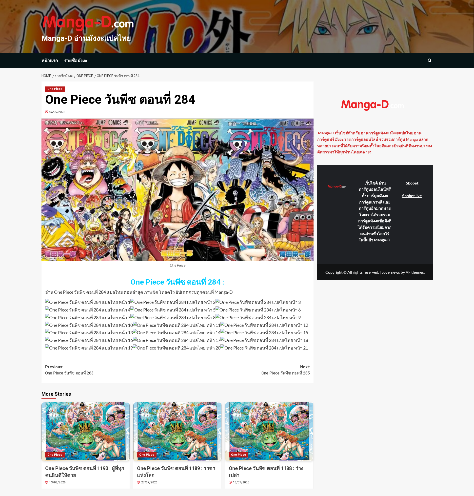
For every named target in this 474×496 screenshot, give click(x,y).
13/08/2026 (57, 482)
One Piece (54, 89)
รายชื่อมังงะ (75, 60)
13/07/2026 (241, 482)
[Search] (430, 60)
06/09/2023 (57, 112)
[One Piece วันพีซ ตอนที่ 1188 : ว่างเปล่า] (269, 431)
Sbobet (412, 183)
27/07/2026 (149, 482)
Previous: (69, 370)
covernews (391, 271)
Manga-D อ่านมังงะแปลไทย (86, 38)
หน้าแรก (49, 60)
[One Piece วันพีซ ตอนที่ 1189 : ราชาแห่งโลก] (177, 431)
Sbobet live (412, 195)
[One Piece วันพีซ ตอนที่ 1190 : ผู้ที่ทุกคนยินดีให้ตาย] (85, 431)
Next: (285, 370)
